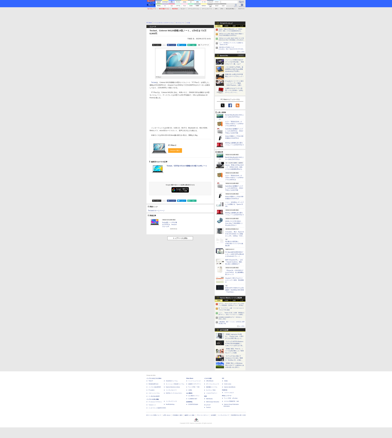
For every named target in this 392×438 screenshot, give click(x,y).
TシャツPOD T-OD (193, 387)
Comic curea (227, 384)
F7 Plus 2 (172, 145)
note (193, 45)
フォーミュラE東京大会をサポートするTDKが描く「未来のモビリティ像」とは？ (234, 62)
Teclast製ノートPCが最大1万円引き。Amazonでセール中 (169, 224)
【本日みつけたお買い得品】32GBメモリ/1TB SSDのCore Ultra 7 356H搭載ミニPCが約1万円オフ (232, 40)
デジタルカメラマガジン (155, 402)
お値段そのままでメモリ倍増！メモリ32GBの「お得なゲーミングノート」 (234, 90)
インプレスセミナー (171, 390)
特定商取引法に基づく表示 (238, 415)
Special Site (224, 55)
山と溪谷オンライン (193, 395)
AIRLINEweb (209, 381)
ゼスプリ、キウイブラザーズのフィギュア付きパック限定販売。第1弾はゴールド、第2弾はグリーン (231, 305)
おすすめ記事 (224, 330)
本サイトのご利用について (153, 415)
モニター (183, 8)
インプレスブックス (171, 401)
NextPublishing (170, 404)
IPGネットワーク (226, 395)
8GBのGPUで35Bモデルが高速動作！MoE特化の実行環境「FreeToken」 (234, 290)
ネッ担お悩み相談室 (154, 396)
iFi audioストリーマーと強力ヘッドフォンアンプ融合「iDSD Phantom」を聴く (234, 83)
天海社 (226, 381)
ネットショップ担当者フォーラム (175, 384)
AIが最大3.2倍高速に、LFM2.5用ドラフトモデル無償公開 (234, 243)
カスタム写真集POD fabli (231, 401)
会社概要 (213, 415)
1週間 (234, 26)
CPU (221, 8)
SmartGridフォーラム (172, 381)
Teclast (153, 82)
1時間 (218, 26)
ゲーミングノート (207, 8)
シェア (173, 45)
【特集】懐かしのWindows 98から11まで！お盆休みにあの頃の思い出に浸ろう (234, 365)
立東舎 (190, 390)
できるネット (152, 405)
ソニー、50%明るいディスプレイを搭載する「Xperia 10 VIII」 (234, 204)
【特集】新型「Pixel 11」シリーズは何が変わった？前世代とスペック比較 (234, 351)
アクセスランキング (226, 23)
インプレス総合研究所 (155, 387)
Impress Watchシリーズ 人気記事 (231, 298)
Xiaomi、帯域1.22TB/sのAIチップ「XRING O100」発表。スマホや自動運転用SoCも (234, 167)
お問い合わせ (166, 415)
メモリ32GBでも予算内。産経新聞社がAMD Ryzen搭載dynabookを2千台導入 (234, 69)
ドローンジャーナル (154, 393)
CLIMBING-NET (192, 398)
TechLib (208, 407)
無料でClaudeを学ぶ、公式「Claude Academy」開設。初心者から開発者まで (234, 262)
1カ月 (241, 26)
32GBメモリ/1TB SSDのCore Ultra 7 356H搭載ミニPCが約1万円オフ (234, 223)
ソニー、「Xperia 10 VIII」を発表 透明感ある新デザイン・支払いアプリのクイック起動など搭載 (231, 314)
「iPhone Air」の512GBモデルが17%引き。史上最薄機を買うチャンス (234, 272)
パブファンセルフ (229, 392)
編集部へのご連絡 (189, 415)
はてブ (183, 45)
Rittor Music (189, 378)
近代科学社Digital (193, 404)
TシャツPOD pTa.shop (230, 398)
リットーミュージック (194, 381)
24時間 (226, 26)
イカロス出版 (208, 378)
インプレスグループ (223, 415)
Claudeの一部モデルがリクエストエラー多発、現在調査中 (234, 280)
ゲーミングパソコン (193, 8)
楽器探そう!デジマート (194, 384)
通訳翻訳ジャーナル (211, 387)
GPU (216, 8)
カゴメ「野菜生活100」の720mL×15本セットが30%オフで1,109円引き (234, 123)
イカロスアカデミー (211, 393)
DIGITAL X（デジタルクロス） (174, 393)
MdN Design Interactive (212, 402)
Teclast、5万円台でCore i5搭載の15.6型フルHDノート (187, 166)
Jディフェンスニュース (212, 384)
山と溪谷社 (189, 393)
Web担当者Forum (153, 384)
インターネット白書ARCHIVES (157, 408)
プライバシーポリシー (203, 415)
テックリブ (207, 405)
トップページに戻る (180, 238)
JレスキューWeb (210, 390)
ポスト (158, 45)
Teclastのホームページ (156, 210)
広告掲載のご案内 (177, 415)
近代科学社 (189, 402)
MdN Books (209, 398)
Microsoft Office (230, 8)
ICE (223, 378)
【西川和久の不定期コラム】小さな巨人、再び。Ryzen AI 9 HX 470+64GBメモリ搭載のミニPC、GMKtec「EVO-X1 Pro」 (232, 49)
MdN (205, 396)
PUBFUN (224, 390)
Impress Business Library (173, 387)
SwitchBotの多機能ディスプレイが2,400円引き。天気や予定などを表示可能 (234, 131)
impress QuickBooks (229, 387)
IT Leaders (151, 390)
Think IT (151, 381)
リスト (164, 45)
